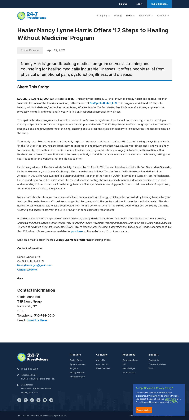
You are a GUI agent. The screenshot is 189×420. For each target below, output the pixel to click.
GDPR (174, 402)
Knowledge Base (130, 360)
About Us (100, 360)
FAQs (151, 369)
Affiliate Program (77, 377)
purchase (77, 231)
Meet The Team (103, 369)
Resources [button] (145, 16)
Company (102, 355)
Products (75, 355)
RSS (124, 365)
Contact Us (163, 16)
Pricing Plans (76, 360)
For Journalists (129, 373)
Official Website (27, 270)
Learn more (170, 398)
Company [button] (102, 16)
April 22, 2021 (56, 50)
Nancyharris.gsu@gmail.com (34, 265)
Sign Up (123, 4)
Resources (128, 355)
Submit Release (159, 4)
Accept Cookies (144, 410)
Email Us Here (37, 320)
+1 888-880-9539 (29, 369)
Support (154, 355)
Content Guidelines (157, 365)
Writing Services (77, 373)
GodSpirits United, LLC (103, 103)
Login (139, 4)
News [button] (129, 16)
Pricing (118, 16)
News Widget (128, 369)
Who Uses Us (102, 365)
